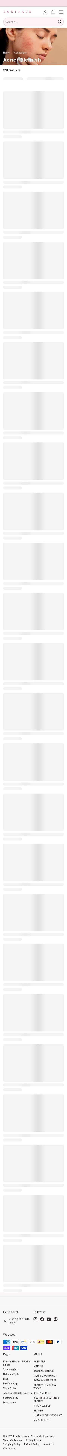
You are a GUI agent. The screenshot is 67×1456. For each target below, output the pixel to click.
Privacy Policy (33, 1440)
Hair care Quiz (11, 1374)
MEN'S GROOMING (45, 1375)
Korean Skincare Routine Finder (17, 1363)
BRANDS (38, 1410)
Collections (20, 52)
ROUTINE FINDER (44, 1370)
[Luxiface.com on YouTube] (49, 1319)
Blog (5, 1379)
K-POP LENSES (42, 1405)
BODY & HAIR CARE (45, 1380)
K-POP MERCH (42, 1393)
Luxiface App (10, 1383)
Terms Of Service (12, 1440)
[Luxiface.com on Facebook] (42, 1319)
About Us (48, 1444)
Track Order (9, 1388)
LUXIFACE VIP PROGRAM (48, 1415)
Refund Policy (32, 1444)
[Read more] (53, 12)
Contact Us (9, 1448)
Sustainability (10, 1398)
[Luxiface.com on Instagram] (35, 1319)
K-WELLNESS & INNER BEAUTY (46, 1399)
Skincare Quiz (10, 1369)
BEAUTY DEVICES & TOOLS (45, 1387)
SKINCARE (39, 1361)
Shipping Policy (11, 1444)
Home (6, 52)
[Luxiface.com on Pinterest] (56, 1319)
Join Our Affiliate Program (17, 1393)
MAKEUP (39, 1366)
